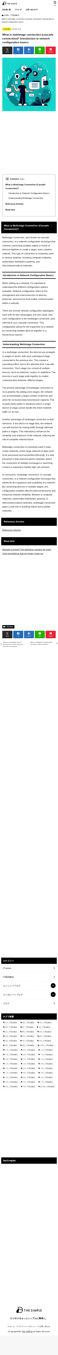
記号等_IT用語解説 (47, 1087)
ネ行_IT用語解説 (46, 1064)
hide (22, 179)
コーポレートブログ (13, 994)
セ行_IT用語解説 (29, 1055)
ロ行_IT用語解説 (11, 1087)
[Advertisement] (29, 145)
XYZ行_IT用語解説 (47, 1045)
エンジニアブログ (12, 986)
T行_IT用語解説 (28, 1041)
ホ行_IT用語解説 (29, 1073)
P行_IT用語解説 (28, 1036)
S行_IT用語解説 (11, 1041)
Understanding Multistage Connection (25, 198)
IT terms (7, 968)
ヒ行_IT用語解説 (29, 1068)
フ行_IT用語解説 (46, 1068)
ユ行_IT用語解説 (46, 1077)
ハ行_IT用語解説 (11, 1068)
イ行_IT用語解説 (11, 1050)
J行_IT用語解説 (44, 1027)
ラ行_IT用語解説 (11, 1082)
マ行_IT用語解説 (46, 1073)
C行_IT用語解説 (11, 1023)
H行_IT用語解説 (11, 1027)
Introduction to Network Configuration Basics (29, 193)
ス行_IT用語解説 (11, 1055)
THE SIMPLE (27, 1332)
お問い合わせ (31, 9)
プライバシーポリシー (27, 1326)
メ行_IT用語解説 (11, 1077)
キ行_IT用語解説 (29, 1050)
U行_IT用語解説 (45, 1041)
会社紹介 (5, 9)
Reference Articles (14, 204)
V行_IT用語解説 (11, 1045)
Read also (10, 210)
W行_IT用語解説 (28, 1045)
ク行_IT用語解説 (46, 1050)
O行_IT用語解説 (11, 1036)
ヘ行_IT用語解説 (11, 1073)
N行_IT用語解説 (45, 1032)
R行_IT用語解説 (45, 1036)
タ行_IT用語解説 (11, 1059)
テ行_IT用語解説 (46, 1059)
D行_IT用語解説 (28, 1023)
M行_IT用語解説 (28, 1032)
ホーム (12, 1326)
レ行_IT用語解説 (46, 1082)
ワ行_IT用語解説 (29, 1087)
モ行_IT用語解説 (29, 1077)
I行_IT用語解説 (28, 1027)
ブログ (17, 9)
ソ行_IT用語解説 (46, 1055)
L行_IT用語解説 (11, 1032)
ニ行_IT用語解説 (29, 1064)
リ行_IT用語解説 (29, 1082)
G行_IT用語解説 (46, 1023)
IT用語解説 (7, 29)
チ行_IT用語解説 (29, 1059)
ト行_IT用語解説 (11, 1064)
